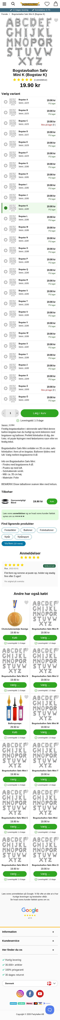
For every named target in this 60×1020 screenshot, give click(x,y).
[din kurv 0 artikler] (55, 4)
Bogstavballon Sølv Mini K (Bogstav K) (28, 14)
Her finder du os (12, 949)
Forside (4, 14)
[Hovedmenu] (4, 4)
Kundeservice (10, 940)
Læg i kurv (39, 413)
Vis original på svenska (14, 581)
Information (9, 931)
